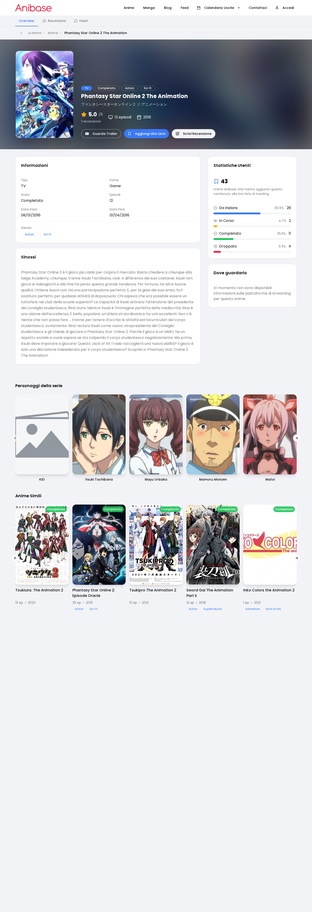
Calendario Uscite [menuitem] (219, 7)
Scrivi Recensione (197, 133)
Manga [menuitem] (149, 7)
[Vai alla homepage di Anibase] (33, 7)
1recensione (91, 121)
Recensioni (57, 21)
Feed (83, 21)
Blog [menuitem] (168, 7)
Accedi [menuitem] (288, 7)
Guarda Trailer (105, 133)
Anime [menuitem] (129, 7)
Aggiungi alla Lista (150, 133)
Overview (26, 21)
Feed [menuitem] (185, 7)
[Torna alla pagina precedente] (21, 33)
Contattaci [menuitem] (258, 7)
